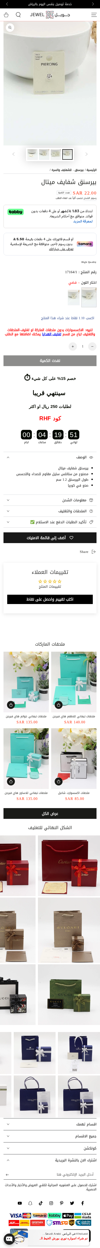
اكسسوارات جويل (59, 1237)
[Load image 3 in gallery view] (44, 154)
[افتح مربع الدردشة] (9, 1239)
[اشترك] (6, 1175)
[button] (18, 15)
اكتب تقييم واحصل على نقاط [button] (50, 599)
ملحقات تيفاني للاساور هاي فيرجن (26, 792)
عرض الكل (50, 813)
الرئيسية (92, 170)
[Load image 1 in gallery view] (67, 154)
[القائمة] (94, 15)
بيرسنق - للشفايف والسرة (68, 170)
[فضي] (89, 297)
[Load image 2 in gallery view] (56, 154)
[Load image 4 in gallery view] (32, 154)
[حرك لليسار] (93, 4)
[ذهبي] (73, 297)
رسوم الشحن (90, 198)
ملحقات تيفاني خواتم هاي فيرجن (26, 716)
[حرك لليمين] (7, 4)
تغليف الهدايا (51, 334)
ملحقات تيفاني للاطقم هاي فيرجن (74, 716)
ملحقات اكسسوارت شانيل (73, 792)
